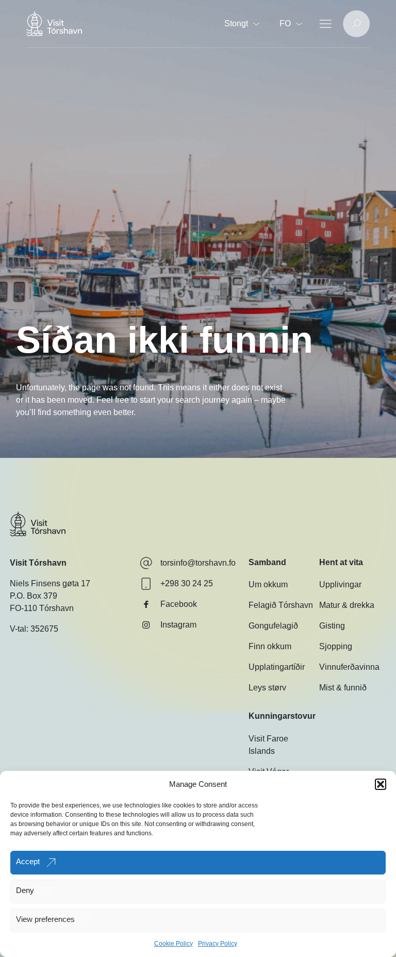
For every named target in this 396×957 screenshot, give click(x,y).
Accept (28, 861)
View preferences (45, 919)
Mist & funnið (343, 687)
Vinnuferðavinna (349, 667)
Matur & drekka (346, 605)
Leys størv (267, 687)
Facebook (178, 604)
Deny (25, 890)
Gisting (332, 625)
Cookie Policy (173, 943)
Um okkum (268, 584)
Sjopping (335, 646)
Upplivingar (340, 584)
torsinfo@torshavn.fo (198, 562)
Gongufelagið (273, 625)
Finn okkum (270, 646)
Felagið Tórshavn (281, 605)
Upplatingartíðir (277, 667)
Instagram (178, 624)
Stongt (236, 23)
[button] (380, 784)
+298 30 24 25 (186, 583)
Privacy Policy (217, 943)
